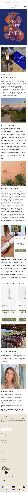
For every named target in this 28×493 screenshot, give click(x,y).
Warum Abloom (4, 436)
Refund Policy (4, 461)
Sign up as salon (4, 442)
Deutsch (20, 480)
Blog (2, 444)
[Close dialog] (26, 237)
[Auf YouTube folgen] (12, 476)
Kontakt (2, 452)
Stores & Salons (4, 440)
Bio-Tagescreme (5, 303)
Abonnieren (6, 429)
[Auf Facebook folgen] (2, 476)
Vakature (3, 438)
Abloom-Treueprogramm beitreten (7, 446)
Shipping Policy (4, 459)
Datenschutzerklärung (5, 457)
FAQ (2, 455)
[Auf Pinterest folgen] (8, 476)
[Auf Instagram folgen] (5, 476)
